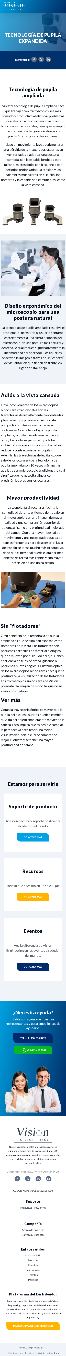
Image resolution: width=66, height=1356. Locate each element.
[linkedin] (38, 1178)
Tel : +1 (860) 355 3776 (33, 1038)
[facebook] (17, 1178)
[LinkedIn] (47, 60)
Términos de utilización (20, 1352)
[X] (40, 60)
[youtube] (48, 1178)
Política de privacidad (30, 1347)
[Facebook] (33, 60)
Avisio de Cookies (48, 1352)
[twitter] (27, 1178)
